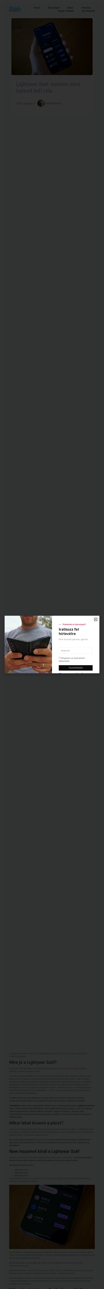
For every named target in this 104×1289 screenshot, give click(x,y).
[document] (52, 644)
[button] (96, 619)
